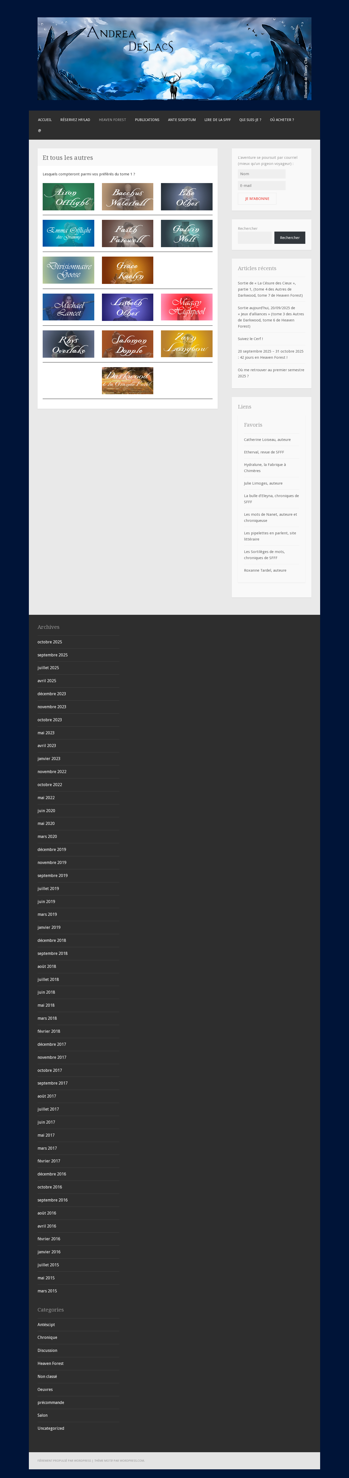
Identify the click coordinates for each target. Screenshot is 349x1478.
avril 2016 (47, 1226)
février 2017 (49, 1161)
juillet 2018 (48, 979)
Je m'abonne (257, 198)
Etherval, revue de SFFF (264, 452)
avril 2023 (47, 745)
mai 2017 (46, 1135)
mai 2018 (46, 1005)
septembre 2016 (53, 1200)
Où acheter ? (282, 120)
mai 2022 (46, 797)
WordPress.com (132, 1460)
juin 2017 (46, 1122)
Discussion (47, 1350)
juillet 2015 (48, 1265)
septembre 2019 (53, 875)
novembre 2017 (52, 1057)
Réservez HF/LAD (75, 120)
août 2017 (47, 1096)
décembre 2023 (52, 693)
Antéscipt (46, 1324)
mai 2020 (46, 823)
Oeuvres (45, 1389)
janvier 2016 (49, 1251)
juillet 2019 (48, 888)
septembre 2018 (53, 953)
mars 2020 (47, 836)
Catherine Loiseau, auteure (267, 439)
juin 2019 (46, 901)
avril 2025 (47, 680)
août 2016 (47, 1213)
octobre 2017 (50, 1070)
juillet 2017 (48, 1109)
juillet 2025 (48, 667)
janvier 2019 (49, 927)
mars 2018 (47, 1018)
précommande (51, 1402)
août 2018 (47, 966)
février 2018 (49, 1031)
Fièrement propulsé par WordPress (64, 1460)
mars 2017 (47, 1148)
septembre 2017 (53, 1083)
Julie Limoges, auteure (263, 483)
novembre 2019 (52, 862)
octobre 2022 (50, 784)
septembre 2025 (53, 655)
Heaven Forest (112, 120)
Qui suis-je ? (250, 120)
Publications (147, 120)
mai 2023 (46, 732)
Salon (43, 1415)
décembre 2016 (52, 1174)
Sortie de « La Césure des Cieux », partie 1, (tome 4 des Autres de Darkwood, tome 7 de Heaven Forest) (270, 289)
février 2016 (49, 1238)
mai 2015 (46, 1278)
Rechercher (248, 228)
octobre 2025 (50, 642)
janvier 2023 (49, 758)
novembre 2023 (52, 706)
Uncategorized (51, 1428)
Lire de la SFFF (217, 120)
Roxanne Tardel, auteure (265, 570)
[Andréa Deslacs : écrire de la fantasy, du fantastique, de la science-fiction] (174, 99)
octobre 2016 (50, 1187)
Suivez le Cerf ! (250, 339)
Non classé (47, 1376)
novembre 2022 (52, 771)
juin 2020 (46, 810)
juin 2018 (46, 992)
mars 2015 (47, 1291)
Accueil (45, 120)
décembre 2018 (52, 940)
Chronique (47, 1337)
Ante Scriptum (182, 120)
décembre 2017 (52, 1044)
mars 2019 (47, 914)
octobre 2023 (50, 719)
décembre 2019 (52, 849)
